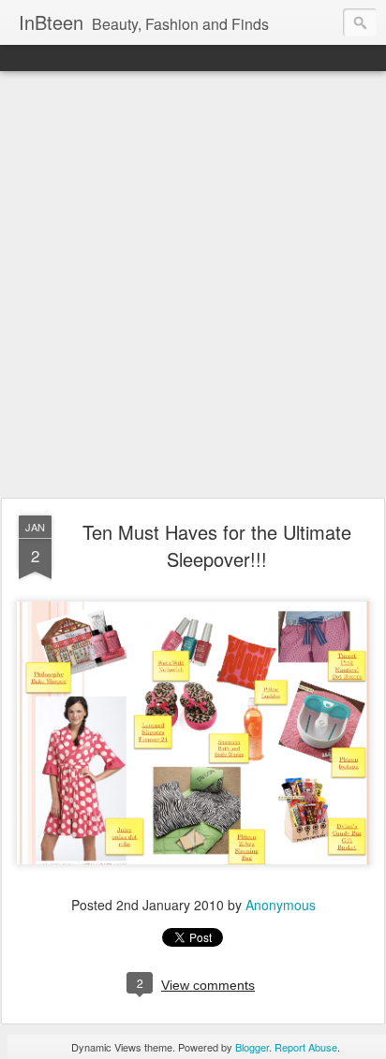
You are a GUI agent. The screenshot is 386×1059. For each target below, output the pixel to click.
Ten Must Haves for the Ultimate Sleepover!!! (216, 545)
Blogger (252, 1046)
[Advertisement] (193, 285)
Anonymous (280, 904)
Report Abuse (306, 1046)
